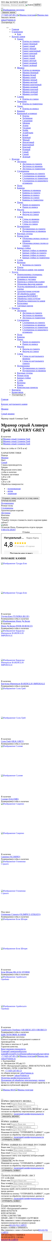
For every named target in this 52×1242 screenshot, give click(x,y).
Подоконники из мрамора (34, 231)
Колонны (21, 262)
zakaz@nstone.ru (8, 20)
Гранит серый (28, 46)
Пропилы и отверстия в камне (31, 282)
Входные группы (25, 233)
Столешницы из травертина (35, 178)
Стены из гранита (30, 221)
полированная (14, 489)
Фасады (20, 209)
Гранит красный (29, 53)
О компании (17, 32)
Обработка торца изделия (28, 298)
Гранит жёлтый (29, 60)
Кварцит (21, 111)
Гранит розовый (29, 63)
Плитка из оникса (30, 108)
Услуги (15, 272)
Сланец (20, 96)
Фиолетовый (28, 142)
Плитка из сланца (30, 99)
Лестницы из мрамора (32, 166)
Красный (26, 147)
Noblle (25, 130)
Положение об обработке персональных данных (23, 1080)
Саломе (10, 799)
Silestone (26, 123)
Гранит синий (28, 58)
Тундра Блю (15, 616)
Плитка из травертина (32, 104)
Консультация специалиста (13, 1049)
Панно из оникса (30, 207)
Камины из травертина (32, 200)
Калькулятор (43, 1054)
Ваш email (5, 1129)
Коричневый (28, 145)
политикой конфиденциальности (29, 1114)
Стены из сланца (30, 224)
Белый (25, 135)
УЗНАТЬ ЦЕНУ (8, 530)
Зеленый (26, 157)
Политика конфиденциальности (15, 1078)
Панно (20, 202)
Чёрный (26, 140)
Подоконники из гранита (33, 229)
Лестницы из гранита (32, 164)
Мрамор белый (29, 75)
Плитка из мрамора (31, 70)
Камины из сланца (30, 197)
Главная (4, 1051)
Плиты (20, 267)
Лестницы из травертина (33, 169)
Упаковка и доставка (26, 279)
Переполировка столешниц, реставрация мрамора (30, 275)
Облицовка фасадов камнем (30, 284)
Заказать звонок (8, 12)
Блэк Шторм (15, 972)
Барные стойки (24, 248)
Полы (19, 185)
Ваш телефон (7, 1106)
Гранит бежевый (29, 44)
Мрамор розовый (30, 87)
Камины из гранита (31, 193)
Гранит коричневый (31, 51)
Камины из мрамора (31, 190)
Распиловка (22, 303)
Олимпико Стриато (21, 914)
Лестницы (21, 161)
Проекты (25, 1054)
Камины (21, 188)
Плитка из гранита (30, 41)
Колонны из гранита (31, 265)
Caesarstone (27, 121)
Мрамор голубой (30, 94)
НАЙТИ (37, 5)
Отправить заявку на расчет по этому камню (20, 498)
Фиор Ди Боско (17, 626)
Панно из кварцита (31, 205)
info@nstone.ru (26, 1073)
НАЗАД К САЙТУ (18, 1225)
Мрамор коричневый (31, 84)
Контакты (33, 1054)
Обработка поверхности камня (31, 301)
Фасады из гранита (31, 212)
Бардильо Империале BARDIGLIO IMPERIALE (23, 683)
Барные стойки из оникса (34, 255)
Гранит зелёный (29, 65)
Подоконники (23, 226)
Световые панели (25, 306)
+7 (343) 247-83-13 (9, 15)
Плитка (25, 116)
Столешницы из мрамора (33, 176)
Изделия (15, 159)
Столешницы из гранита (33, 173)
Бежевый (26, 137)
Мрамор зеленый (30, 92)
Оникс (20, 106)
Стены (20, 217)
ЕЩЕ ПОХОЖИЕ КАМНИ (13, 1034)
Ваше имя (5, 1103)
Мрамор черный (29, 80)
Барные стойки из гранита (34, 253)
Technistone (27, 118)
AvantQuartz (27, 133)
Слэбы (20, 260)
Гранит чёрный (29, 48)
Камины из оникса (30, 195)
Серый (25, 152)
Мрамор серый (29, 77)
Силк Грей (12, 741)
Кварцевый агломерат (27, 113)
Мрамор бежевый (30, 72)
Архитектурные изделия (28, 291)
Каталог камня (18, 36)
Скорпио (10, 857)
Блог (19, 34)
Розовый (26, 149)
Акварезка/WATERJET (27, 296)
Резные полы (23, 236)
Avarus (25, 125)
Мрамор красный (30, 89)
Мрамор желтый (29, 82)
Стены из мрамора (30, 219)
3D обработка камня (26, 294)
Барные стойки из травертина (35, 258)
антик (10, 491)
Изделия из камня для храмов (30, 270)
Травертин (22, 101)
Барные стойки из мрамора (34, 250)
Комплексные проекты (27, 387)
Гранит (20, 39)
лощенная (12, 493)
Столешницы (23, 171)
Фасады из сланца (30, 214)
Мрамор (20, 68)
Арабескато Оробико (24, 1030)
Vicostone (26, 128)
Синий (25, 154)
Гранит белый (28, 56)
